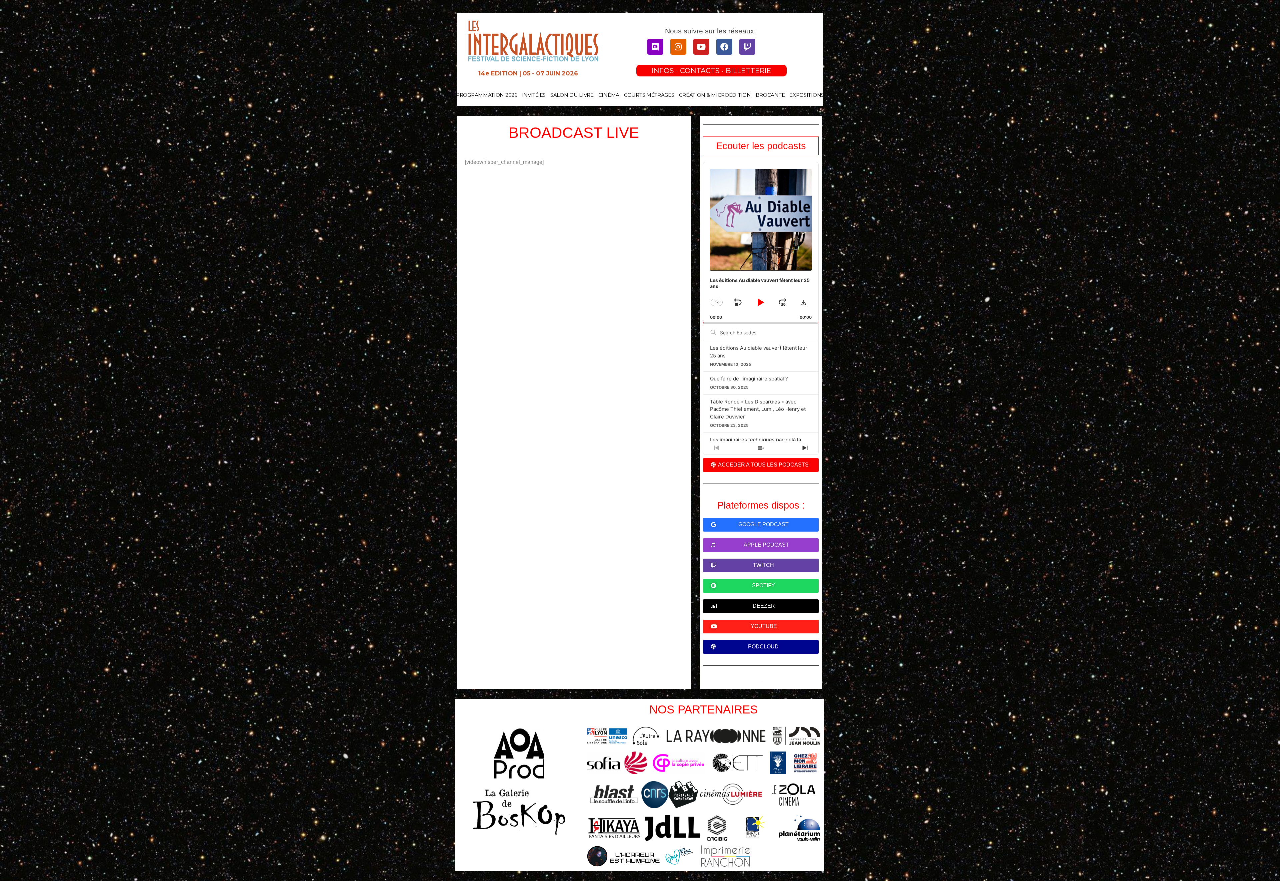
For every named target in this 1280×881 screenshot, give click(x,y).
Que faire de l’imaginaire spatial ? (749, 378)
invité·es (534, 95)
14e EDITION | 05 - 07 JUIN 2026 (528, 73)
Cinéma (608, 95)
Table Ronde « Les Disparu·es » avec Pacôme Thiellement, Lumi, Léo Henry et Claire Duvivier (758, 409)
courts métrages (649, 95)
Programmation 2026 (486, 95)
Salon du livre (572, 95)
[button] (803, 302)
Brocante (770, 95)
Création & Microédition (715, 95)
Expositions (806, 95)
